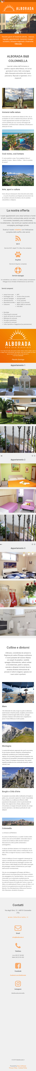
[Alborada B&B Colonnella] (18, 7)
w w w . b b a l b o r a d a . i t (18, 917)
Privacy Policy (13, 1068)
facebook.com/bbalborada (18, 975)
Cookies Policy (22, 1068)
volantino (18, 230)
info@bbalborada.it (18, 937)
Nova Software (21, 1066)
